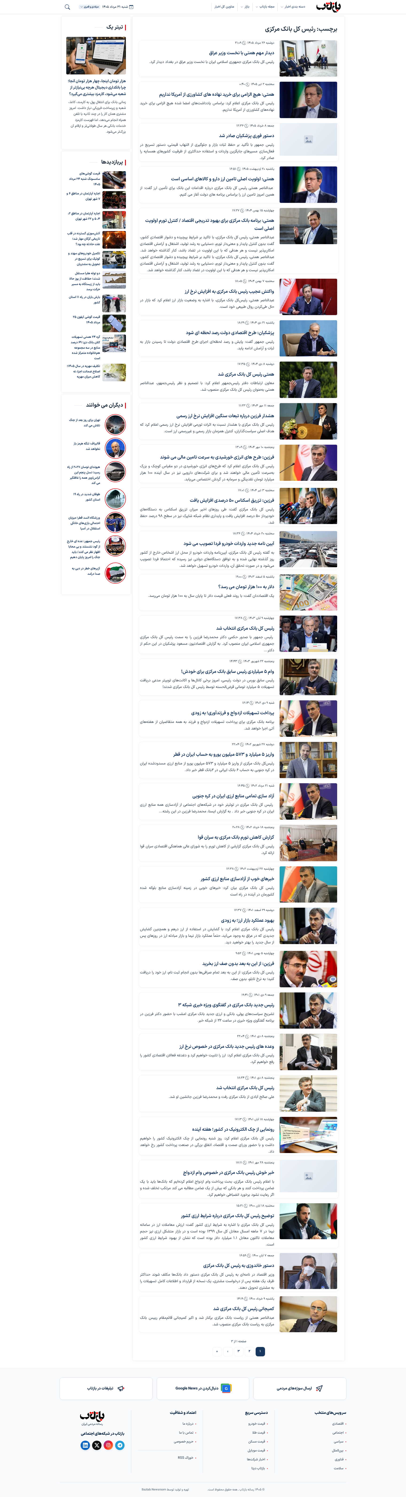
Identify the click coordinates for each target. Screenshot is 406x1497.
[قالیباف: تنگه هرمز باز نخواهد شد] (115, 448)
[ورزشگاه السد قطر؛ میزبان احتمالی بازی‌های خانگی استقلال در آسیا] (115, 522)
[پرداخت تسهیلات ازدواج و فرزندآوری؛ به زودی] (308, 718)
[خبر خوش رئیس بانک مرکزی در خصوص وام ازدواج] (308, 1176)
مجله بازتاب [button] (267, 6)
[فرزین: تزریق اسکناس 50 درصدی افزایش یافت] (308, 506)
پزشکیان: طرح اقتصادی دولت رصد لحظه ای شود (230, 333)
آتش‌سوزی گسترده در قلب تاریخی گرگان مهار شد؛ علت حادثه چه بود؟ (83, 239)
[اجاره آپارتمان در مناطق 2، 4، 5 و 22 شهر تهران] (114, 220)
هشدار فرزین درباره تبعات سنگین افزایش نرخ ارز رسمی (225, 416)
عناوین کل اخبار (224, 6)
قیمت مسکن (256, 1441)
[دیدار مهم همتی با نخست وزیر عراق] (308, 58)
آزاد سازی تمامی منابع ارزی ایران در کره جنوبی (233, 796)
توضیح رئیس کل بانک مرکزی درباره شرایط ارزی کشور (227, 1216)
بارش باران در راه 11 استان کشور (84, 300)
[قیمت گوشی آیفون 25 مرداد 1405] (114, 323)
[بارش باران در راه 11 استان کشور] (114, 303)
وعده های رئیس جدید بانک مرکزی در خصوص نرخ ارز (226, 1046)
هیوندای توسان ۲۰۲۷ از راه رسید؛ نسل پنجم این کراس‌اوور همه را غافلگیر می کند (83, 475)
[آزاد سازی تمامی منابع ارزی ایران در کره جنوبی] (308, 801)
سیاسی (339, 1441)
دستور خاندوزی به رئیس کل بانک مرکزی (238, 1265)
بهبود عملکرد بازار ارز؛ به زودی (247, 920)
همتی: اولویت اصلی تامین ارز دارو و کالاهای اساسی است (222, 179)
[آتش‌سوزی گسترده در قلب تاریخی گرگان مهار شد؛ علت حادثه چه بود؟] (114, 240)
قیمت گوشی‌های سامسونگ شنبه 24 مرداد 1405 (84, 179)
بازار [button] (247, 6)
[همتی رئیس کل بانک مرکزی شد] (308, 380)
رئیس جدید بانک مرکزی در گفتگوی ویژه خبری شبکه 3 (226, 1005)
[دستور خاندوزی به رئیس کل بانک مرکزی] (308, 1271)
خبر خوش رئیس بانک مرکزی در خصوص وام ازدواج (228, 1172)
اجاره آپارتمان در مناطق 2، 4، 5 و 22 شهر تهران (84, 216)
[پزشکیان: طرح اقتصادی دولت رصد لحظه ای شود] (308, 338)
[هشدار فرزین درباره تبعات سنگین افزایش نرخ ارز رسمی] (308, 421)
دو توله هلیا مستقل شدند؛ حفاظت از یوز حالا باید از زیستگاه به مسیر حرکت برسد (84, 281)
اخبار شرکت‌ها (256, 1459)
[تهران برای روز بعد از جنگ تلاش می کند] (115, 424)
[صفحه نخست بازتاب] (92, 1416)
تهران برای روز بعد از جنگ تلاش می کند (84, 423)
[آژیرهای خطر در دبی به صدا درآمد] (115, 573)
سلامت (339, 1468)
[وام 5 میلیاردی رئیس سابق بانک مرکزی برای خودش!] (308, 677)
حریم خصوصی (183, 1441)
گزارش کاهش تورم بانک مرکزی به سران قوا (236, 837)
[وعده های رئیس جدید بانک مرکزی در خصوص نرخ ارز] (308, 1052)
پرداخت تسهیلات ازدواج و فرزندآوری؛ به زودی (232, 713)
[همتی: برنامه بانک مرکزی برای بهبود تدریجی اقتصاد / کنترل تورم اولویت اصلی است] (308, 226)
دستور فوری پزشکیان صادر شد (246, 136)
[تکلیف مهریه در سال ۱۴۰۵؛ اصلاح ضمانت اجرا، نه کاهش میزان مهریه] (114, 372)
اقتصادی (338, 1423)
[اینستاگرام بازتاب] (108, 1445)
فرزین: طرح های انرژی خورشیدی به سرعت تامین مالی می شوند (217, 457)
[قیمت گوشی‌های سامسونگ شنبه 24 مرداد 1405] (114, 180)
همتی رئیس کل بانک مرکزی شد (246, 374)
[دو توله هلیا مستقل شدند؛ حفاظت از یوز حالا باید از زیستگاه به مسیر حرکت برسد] (114, 281)
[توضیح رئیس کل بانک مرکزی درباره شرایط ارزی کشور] (308, 1221)
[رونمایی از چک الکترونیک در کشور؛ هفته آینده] (308, 1135)
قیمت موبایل (256, 1450)
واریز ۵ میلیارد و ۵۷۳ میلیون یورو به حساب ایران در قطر (223, 754)
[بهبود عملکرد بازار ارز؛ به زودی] (308, 926)
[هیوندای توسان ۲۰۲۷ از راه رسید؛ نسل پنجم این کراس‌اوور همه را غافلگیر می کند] (115, 473)
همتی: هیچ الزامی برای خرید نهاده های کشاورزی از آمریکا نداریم (216, 94)
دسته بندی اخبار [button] (295, 6)
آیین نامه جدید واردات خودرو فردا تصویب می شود (228, 543)
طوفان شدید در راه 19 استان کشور (86, 497)
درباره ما (188, 1423)
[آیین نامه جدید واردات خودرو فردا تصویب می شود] (308, 549)
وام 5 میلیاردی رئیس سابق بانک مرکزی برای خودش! (227, 671)
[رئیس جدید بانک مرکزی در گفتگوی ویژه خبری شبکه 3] (308, 1010)
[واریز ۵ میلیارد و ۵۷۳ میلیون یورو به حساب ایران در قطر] (308, 760)
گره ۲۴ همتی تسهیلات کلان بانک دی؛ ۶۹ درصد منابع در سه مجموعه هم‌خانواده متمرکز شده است (85, 348)
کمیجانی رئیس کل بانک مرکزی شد (243, 1309)
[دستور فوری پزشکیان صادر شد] (308, 139)
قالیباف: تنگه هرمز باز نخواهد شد (87, 446)
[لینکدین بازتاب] (85, 1445)
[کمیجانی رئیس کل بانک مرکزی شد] (308, 1314)
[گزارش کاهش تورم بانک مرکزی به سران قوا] (308, 843)
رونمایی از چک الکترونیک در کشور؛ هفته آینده (233, 1129)
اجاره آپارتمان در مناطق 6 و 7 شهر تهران (83, 196)
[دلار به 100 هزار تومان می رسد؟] (308, 592)
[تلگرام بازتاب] (120, 1445)
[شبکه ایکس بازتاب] (97, 1445)
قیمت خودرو (256, 1423)
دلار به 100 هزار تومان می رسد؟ (246, 587)
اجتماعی (338, 1432)
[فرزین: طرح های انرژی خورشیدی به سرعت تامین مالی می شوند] (308, 463)
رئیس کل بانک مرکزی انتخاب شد (245, 628)
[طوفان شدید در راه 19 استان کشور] (115, 498)
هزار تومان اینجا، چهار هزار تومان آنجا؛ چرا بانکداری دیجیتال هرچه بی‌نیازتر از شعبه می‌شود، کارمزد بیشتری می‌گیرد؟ (97, 87)
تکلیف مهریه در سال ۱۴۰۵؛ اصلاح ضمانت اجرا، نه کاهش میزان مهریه (83, 371)
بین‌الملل (338, 1450)
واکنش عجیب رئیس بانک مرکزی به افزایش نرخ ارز (229, 291)
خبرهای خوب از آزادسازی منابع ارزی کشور (237, 879)
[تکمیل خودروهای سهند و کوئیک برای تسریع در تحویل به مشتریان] (114, 260)
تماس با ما (186, 1432)
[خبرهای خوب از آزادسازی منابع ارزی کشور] (308, 884)
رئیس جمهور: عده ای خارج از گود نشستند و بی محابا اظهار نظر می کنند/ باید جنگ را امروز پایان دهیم (83, 549)
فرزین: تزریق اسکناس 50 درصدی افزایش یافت (232, 500)
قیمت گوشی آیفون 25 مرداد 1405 (86, 320)
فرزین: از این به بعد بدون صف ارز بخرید (238, 964)
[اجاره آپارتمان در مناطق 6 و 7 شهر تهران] (114, 200)
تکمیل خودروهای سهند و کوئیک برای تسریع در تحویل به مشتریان (84, 259)
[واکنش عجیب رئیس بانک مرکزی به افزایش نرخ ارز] (308, 297)
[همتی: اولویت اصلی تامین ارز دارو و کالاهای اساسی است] (308, 184)
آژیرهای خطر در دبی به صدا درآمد (86, 571)
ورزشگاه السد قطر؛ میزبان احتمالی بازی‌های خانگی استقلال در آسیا (84, 523)
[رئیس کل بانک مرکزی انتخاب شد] (308, 634)
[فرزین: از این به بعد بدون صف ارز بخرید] (308, 969)
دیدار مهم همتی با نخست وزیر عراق (241, 53)
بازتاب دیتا (258, 1468)
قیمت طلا (258, 1432)
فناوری (339, 1459)
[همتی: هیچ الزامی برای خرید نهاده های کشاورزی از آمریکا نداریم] (308, 100)
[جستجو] (67, 7)
